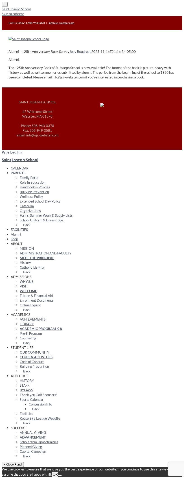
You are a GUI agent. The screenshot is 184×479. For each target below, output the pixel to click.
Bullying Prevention (34, 192)
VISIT (24, 286)
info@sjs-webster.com (61, 23)
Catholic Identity (32, 267)
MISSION (27, 248)
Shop (14, 239)
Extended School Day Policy (40, 201)
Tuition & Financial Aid (36, 296)
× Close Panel (13, 464)
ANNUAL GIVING (33, 432)
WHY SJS (26, 281)
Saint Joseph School (16, 9)
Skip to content (13, 14)
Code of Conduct (32, 362)
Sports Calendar (32, 399)
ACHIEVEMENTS (33, 319)
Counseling (28, 338)
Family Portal (29, 178)
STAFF (24, 385)
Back (26, 225)
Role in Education (32, 182)
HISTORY (27, 381)
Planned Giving (31, 447)
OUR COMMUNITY (34, 352)
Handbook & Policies (35, 187)
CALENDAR (19, 168)
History (25, 263)
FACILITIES (19, 229)
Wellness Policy (31, 196)
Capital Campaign (33, 451)
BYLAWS (26, 390)
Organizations (30, 211)
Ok (55, 474)
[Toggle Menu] (5, 4)
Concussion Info (40, 404)
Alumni (16, 234)
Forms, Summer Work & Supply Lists (46, 215)
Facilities (26, 414)
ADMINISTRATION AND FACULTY (45, 253)
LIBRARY (27, 324)
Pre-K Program (31, 333)
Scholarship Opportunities (39, 442)
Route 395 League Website (40, 418)
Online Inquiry (30, 305)
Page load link (12, 152)
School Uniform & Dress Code (41, 220)
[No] (60, 475)
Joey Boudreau (80, 51)
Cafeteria (27, 206)
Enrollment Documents (37, 300)
